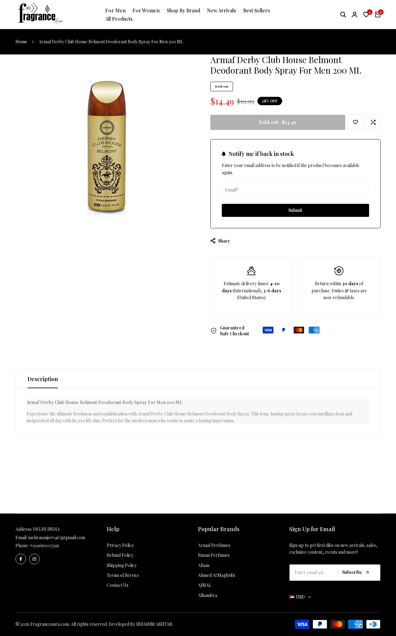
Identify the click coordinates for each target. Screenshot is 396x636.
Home (21, 42)
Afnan (203, 565)
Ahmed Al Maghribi (216, 575)
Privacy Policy (120, 545)
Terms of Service (123, 575)
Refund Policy (120, 555)
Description (43, 379)
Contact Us (117, 585)
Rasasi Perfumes (214, 555)
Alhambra (207, 595)
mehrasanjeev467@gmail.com (56, 537)
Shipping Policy (122, 565)
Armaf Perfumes (214, 545)
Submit (295, 210)
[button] (355, 122)
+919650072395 (44, 545)
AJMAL (204, 585)
